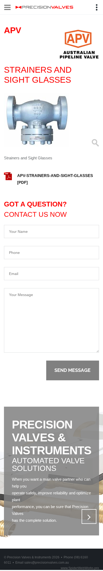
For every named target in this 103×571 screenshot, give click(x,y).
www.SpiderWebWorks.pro (80, 568)
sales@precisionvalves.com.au (46, 562)
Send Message (72, 370)
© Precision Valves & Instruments (31, 557)
